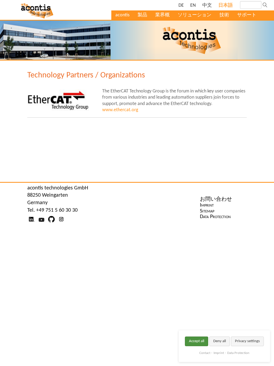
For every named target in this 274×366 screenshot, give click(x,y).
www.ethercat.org (120, 110)
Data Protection (238, 353)
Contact (204, 353)
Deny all (219, 341)
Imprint (219, 353)
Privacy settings (247, 341)
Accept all (196, 341)
